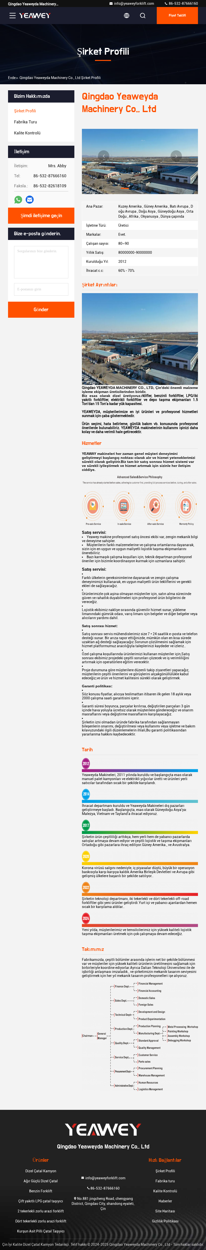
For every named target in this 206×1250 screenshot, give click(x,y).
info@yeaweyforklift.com (134, 4)
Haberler (165, 1201)
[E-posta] (29, 199)
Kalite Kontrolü (165, 1191)
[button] (125, 188)
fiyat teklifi (177, 15)
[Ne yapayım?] (18, 200)
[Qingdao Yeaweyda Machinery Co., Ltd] (35, 16)
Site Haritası (165, 1211)
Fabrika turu (165, 1181)
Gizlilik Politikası (165, 1221)
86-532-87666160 (183, 4)
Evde (12, 78)
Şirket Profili (165, 1171)
